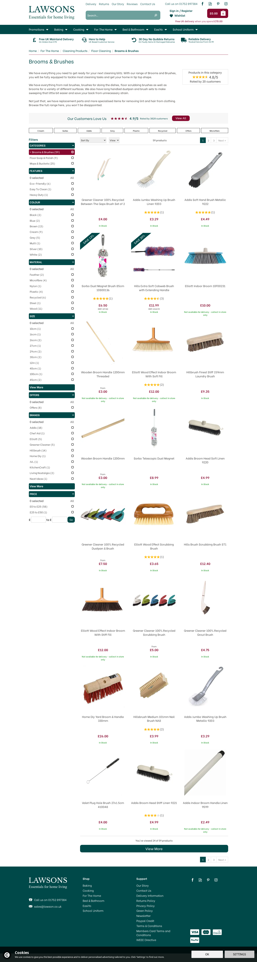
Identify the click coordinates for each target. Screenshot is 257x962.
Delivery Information (149, 895)
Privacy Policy (145, 906)
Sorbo (65, 130)
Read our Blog (210, 4)
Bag (223, 13)
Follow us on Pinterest (218, 4)
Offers (34, 395)
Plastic (136, 130)
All (72, 178)
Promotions (36, 29)
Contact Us (143, 890)
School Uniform (93, 911)
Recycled (162, 130)
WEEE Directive (146, 940)
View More (154, 848)
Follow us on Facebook (202, 4)
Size (32, 316)
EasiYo (87, 906)
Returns (104, 4)
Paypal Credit (145, 921)
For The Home (92, 895)
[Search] (155, 15)
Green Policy (144, 911)
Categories (37, 145)
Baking (87, 885)
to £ (49, 520)
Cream (40, 130)
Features (36, 171)
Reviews (132, 4)
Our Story (142, 885)
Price (33, 494)
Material (36, 262)
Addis (89, 130)
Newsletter (143, 916)
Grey (112, 130)
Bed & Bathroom (93, 901)
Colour (35, 202)
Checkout (214, 13)
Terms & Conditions (149, 926)
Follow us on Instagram (226, 4)
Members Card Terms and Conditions (153, 933)
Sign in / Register (181, 11)
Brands (35, 415)
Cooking (88, 890)
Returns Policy (145, 901)
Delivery (91, 4)
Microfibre (215, 130)
